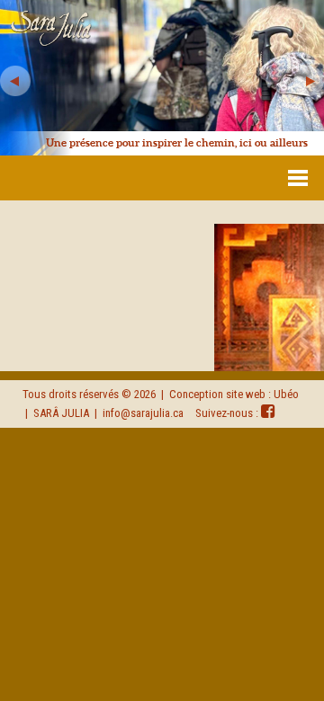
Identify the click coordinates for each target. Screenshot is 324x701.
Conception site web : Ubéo (234, 394)
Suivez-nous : (228, 413)
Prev (15, 81)
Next (308, 81)
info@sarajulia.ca (143, 413)
